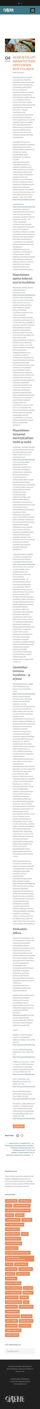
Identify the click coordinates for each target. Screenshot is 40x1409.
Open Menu (32, 10)
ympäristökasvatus (13, 1330)
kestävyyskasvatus (13, 1238)
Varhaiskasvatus (26, 1321)
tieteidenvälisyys (26, 1306)
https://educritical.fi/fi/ (20, 1015)
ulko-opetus (26, 1316)
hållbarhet (27, 1219)
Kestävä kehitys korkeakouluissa (17, 1252)
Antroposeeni (11, 1201)
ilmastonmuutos (12, 1234)
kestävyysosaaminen (13, 1243)
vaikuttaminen (11, 1321)
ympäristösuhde (12, 1335)
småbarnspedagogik (13, 1302)
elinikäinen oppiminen (22, 1205)
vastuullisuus (11, 1325)
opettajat (28, 1288)
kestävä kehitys (11, 1248)
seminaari (24, 1297)
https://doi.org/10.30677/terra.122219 (26, 1099)
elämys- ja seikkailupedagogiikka (17, 1210)
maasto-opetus (22, 1274)
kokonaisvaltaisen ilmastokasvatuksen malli (15, 1258)
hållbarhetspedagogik (14, 1224)
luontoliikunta (21, 1264)
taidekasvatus (11, 1306)
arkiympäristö (25, 1201)
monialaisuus (11, 1278)
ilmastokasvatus (12, 1229)
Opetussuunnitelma (13, 1292)
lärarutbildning (25, 1269)
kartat (24, 1234)
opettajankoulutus (13, 1288)
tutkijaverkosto (12, 1316)
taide (26, 1302)
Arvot (8, 1205)
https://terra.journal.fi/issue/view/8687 (25, 199)
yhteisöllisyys (25, 1325)
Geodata (9, 1215)
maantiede (19, 1126)
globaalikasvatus (12, 1219)
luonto (9, 1264)
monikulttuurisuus (13, 1283)
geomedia (19, 1215)
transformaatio (12, 1311)
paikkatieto (28, 1292)
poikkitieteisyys (11, 1297)
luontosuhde (11, 1269)
